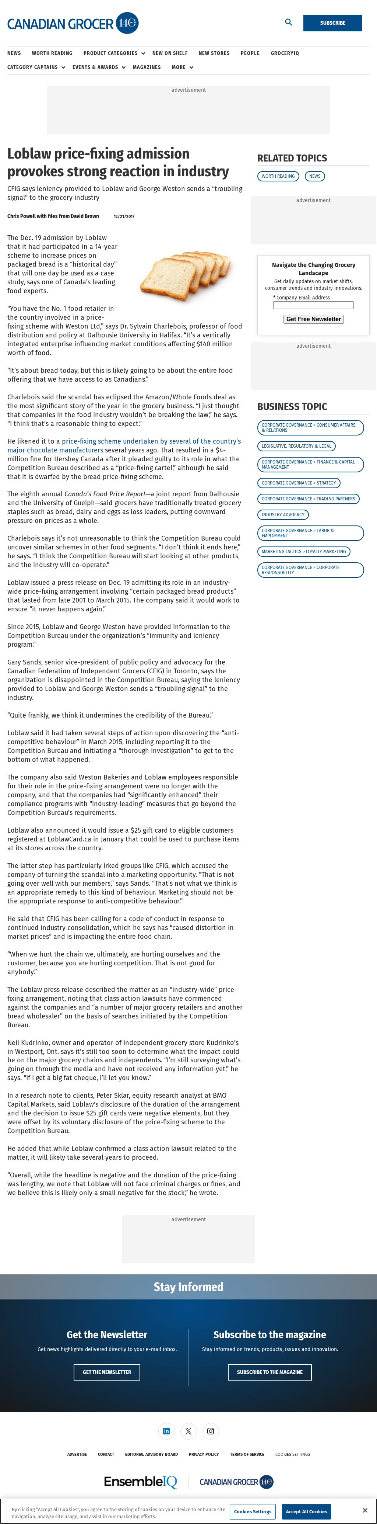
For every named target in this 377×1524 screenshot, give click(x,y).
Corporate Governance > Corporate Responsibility (300, 570)
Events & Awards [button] (95, 67)
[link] (166, 1431)
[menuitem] (19, 53)
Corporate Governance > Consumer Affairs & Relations (309, 428)
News (315, 176)
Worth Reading (278, 176)
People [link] (250, 53)
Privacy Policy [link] (204, 1454)
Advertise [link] (77, 1454)
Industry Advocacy (283, 514)
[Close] (365, 1510)
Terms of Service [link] (247, 1454)
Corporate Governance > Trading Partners (308, 498)
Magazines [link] (147, 67)
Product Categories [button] (111, 53)
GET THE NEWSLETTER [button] (107, 1372)
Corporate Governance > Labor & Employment (298, 533)
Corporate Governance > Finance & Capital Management (308, 464)
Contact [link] (106, 1454)
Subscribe (332, 23)
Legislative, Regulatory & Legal (296, 446)
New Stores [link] (214, 53)
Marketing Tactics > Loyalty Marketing (304, 551)
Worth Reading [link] (52, 53)
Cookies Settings (292, 1454)
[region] (188, 1511)
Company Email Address (301, 298)
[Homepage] (73, 23)
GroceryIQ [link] (285, 53)
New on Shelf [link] (170, 53)
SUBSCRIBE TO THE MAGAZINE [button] (270, 1372)
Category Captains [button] (32, 67)
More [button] (179, 67)
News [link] (14, 53)
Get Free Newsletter (313, 319)
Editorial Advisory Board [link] (151, 1454)
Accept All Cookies (306, 1511)
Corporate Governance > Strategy (299, 483)
